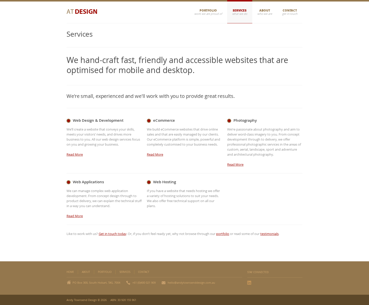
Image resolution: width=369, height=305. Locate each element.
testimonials (269, 233)
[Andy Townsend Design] (85, 12)
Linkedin (249, 283)
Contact (290, 10)
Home (70, 272)
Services (240, 10)
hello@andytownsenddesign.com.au (191, 282)
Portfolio (208, 10)
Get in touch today (112, 233)
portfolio (222, 233)
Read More (75, 154)
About (264, 10)
